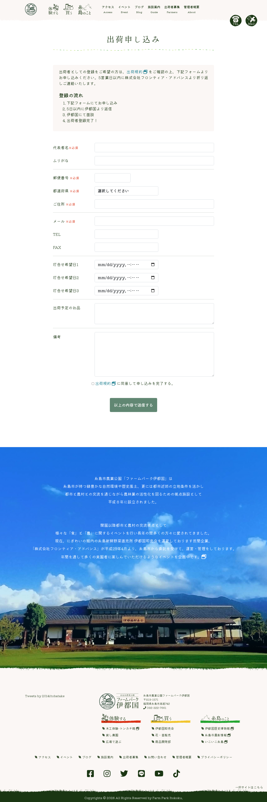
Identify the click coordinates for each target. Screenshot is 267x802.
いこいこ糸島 (214, 741)
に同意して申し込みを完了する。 (135, 383)
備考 (57, 337)
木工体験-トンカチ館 (120, 728)
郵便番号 (66, 177)
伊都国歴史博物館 (217, 728)
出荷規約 (134, 71)
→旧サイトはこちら (249, 787)
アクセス (44, 757)
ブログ (86, 757)
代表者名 (65, 147)
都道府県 (66, 191)
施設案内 (106, 757)
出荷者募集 (130, 757)
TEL (57, 234)
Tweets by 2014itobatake (45, 695)
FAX (57, 247)
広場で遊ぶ (113, 741)
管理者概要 (183, 757)
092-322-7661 (156, 708)
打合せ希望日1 (65, 264)
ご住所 (64, 204)
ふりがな (61, 160)
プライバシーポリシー (216, 757)
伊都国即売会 (164, 728)
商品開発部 (162, 741)
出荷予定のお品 (66, 307)
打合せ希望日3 (66, 290)
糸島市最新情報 (216, 735)
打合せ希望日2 (66, 277)
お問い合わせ (157, 757)
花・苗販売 (162, 735)
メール (64, 221)
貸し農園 (111, 735)
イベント (66, 757)
